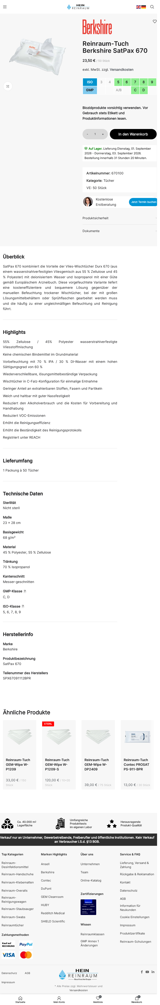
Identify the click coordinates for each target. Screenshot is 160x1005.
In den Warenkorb (133, 134)
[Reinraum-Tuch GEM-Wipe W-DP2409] (98, 737)
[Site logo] (78, 7)
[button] (138, 917)
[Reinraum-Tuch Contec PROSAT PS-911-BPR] (137, 737)
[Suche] (152, 7)
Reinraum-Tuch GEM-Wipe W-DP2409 (96, 764)
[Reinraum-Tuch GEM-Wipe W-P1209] (19, 737)
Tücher (108, 181)
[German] (143, 7)
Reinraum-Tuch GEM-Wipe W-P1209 (18, 764)
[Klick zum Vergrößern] (8, 86)
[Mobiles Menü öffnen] (5, 7)
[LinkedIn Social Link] (153, 972)
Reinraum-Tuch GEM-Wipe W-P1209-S (57, 764)
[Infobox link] (26, 823)
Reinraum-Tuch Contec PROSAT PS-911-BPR (136, 764)
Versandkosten (121, 70)
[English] (138, 7)
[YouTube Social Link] (147, 972)
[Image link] (88, 907)
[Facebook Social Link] (142, 972)
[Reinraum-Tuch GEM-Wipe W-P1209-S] (59, 737)
